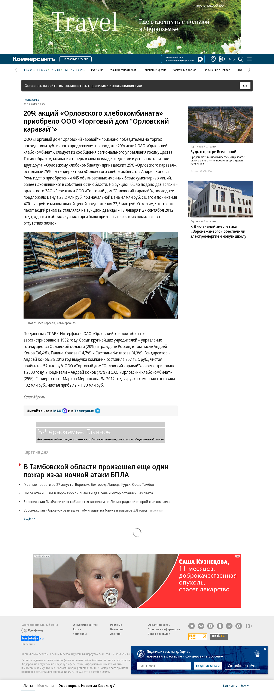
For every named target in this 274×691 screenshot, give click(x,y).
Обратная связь (159, 625)
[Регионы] (213, 59)
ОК (245, 86)
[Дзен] (210, 626)
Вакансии (117, 629)
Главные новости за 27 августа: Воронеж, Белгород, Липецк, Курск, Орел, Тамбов (89, 484)
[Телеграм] (191, 626)
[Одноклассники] (220, 626)
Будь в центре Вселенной (213, 151)
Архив (77, 629)
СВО (239, 70)
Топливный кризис (154, 70)
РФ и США (97, 70)
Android (115, 634)
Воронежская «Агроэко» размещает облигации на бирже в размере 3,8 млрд (93, 510)
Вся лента (230, 685)
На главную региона (75, 59)
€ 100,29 (42, 70)
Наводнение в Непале (216, 70)
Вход (231, 59)
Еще (27, 518)
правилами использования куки (116, 85)
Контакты (80, 634)
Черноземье (31, 100)
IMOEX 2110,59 (73, 70)
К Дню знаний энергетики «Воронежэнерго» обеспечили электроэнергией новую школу (218, 231)
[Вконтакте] (201, 626)
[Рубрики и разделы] (249, 59)
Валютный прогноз (184, 70)
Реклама (116, 625)
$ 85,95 (28, 70)
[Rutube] (229, 626)
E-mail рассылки (159, 634)
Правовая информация (164, 629)
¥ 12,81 (55, 70)
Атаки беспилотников (123, 70)
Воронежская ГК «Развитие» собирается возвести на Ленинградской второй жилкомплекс (97, 501)
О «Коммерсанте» (85, 625)
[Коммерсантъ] (34, 59)
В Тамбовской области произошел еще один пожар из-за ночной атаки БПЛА (96, 470)
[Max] (238, 626)
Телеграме (84, 410)
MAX (57, 410)
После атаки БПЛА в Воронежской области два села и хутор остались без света (88, 493)
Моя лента (45, 685)
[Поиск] (241, 59)
